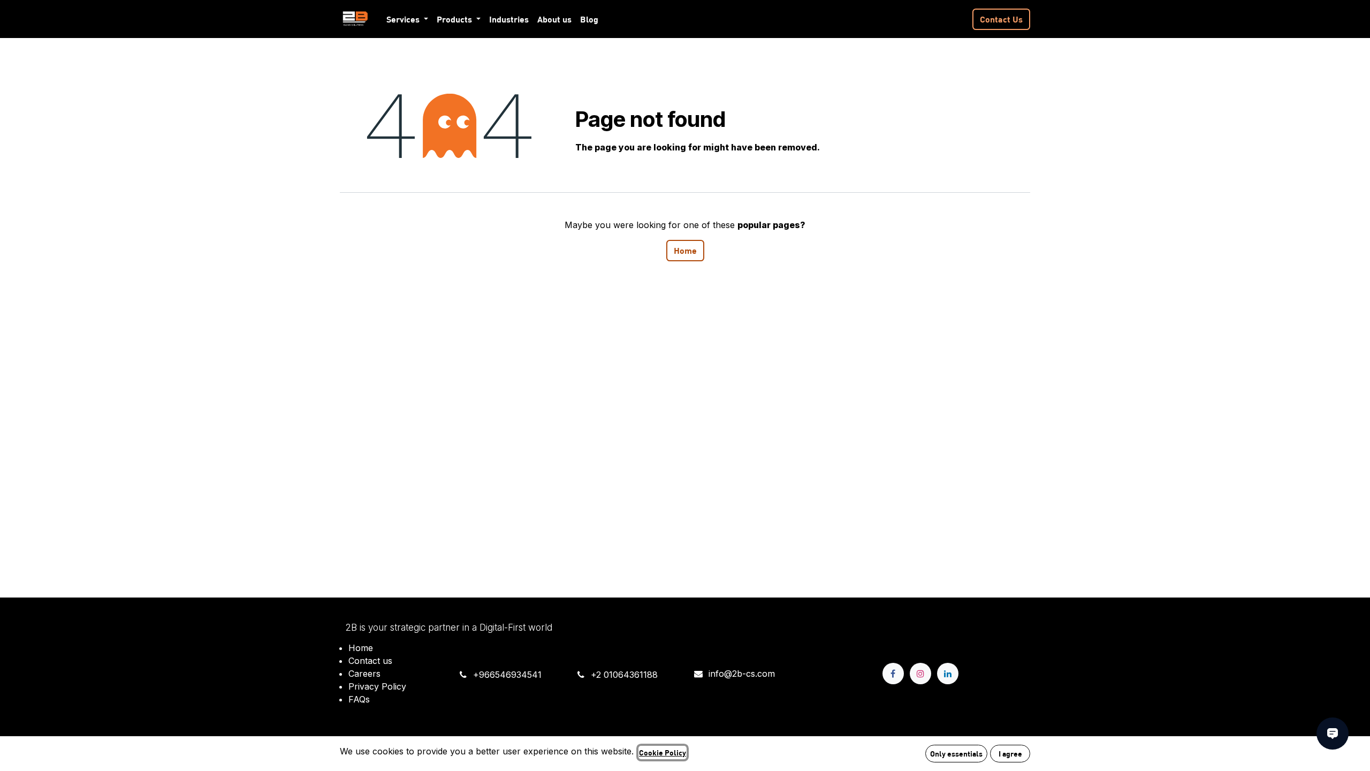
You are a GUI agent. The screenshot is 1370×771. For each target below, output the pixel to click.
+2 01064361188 (624, 674)
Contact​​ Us (1001, 19)
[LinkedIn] (947, 673)
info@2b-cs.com (742, 673)
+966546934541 (507, 674)
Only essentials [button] (956, 753)
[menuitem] (407, 19)
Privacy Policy (377, 686)
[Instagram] (920, 673)
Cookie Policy (662, 752)
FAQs (359, 699)
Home (685, 250)
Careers (364, 673)
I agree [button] (1010, 753)
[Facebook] (893, 673)
